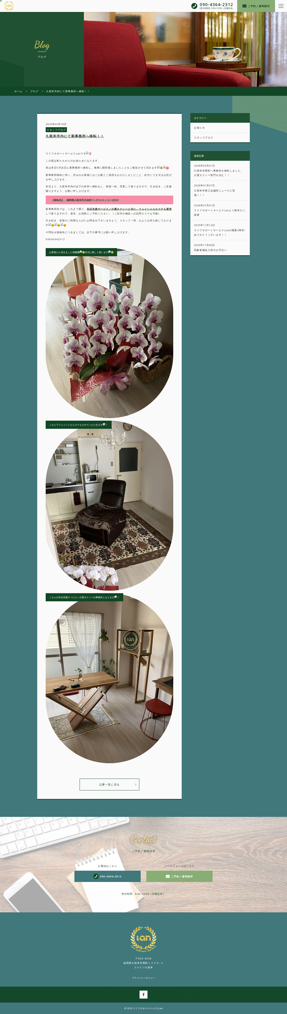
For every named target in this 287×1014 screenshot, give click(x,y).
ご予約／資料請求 (259, 6)
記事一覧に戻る (109, 784)
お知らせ (199, 127)
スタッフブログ (56, 129)
